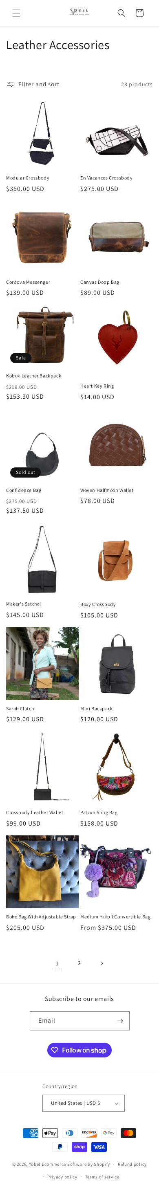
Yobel (35, 1164)
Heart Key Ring (97, 386)
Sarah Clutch (20, 708)
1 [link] (57, 963)
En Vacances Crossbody (106, 178)
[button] (16, 13)
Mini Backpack (96, 708)
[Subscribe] (120, 1020)
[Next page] (101, 963)
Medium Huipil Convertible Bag (115, 916)
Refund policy (132, 1164)
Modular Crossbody (27, 178)
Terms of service (102, 1177)
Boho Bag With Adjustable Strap (41, 916)
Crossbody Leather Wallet (34, 812)
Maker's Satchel (23, 604)
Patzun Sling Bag (99, 812)
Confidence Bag (23, 490)
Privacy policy (62, 1177)
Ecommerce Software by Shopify (76, 1164)
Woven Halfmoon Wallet (107, 490)
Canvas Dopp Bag (99, 282)
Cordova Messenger (28, 282)
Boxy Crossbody (98, 604)
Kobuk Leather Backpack (33, 376)
